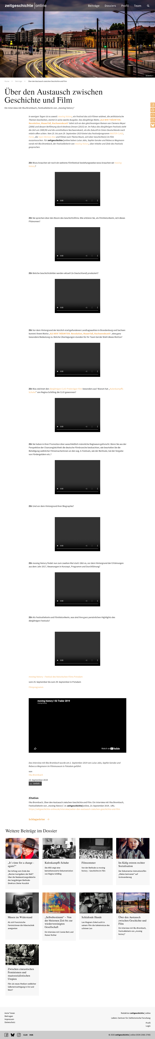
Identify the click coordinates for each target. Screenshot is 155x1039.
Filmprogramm (36, 687)
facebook (7, 1035)
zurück (36, 783)
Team (137, 5)
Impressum (9, 1019)
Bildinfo (149, 76)
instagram (20, 1035)
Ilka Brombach (36, 774)
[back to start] (26, 5)
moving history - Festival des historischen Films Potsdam (56, 676)
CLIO (25, 1035)
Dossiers (110, 5)
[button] (152, 105)
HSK (31, 1035)
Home (7, 81)
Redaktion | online (135, 1013)
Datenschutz (10, 1022)
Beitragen (9, 1016)
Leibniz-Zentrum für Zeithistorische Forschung (130, 1018)
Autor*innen (10, 1013)
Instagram (152, 120)
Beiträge (94, 5)
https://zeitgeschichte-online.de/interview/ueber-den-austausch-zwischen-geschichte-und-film (74, 809)
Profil (125, 5)
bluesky (152, 125)
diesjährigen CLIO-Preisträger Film (66, 388)
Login (148, 1026)
